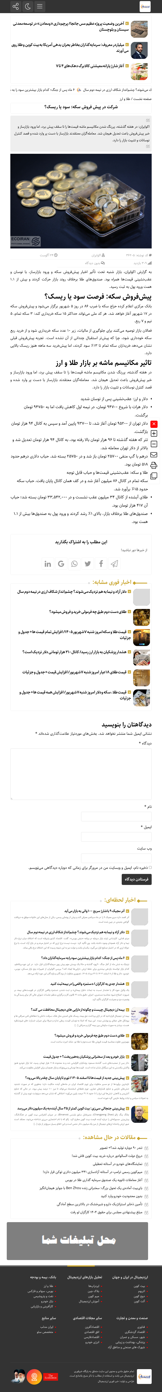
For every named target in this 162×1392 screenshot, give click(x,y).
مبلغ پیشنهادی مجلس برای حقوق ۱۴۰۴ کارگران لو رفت (106, 1212)
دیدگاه (145, 743)
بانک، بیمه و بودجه (43, 1277)
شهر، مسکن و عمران (132, 1337)
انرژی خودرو (92, 1342)
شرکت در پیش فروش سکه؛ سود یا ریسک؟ (81, 107)
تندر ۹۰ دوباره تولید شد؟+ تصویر (121, 1148)
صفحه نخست (142, 99)
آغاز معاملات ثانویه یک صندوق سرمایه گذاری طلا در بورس (103, 1180)
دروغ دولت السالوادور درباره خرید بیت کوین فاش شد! (107, 1156)
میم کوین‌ (93, 1296)
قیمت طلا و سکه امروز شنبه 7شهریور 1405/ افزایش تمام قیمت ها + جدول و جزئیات (74, 635)
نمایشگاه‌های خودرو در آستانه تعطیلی (117, 1164)
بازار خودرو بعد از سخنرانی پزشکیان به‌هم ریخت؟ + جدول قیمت (84, 1057)
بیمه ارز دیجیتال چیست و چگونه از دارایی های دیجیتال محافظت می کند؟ (77, 1010)
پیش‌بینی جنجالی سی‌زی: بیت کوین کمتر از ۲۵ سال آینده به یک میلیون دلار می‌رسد (71, 1108)
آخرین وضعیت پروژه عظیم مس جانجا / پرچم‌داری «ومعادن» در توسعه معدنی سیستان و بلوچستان (71, 26)
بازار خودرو (47, 1301)
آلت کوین (139, 1301)
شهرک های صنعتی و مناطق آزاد (126, 1347)
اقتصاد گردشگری (135, 1332)
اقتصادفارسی (91, 1337)
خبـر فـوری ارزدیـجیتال (108, 1381)
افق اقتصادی (91, 1332)
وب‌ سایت (144, 848)
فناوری (141, 1327)
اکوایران (96, 255)
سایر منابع (49, 1318)
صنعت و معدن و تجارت (132, 1318)
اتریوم (141, 1291)
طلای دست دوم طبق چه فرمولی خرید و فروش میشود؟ (88, 612)
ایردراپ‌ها (93, 1286)
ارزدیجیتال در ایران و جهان (130, 1277)
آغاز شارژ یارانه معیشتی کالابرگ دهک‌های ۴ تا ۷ (90, 66)
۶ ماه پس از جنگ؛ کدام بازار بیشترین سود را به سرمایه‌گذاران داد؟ (46, 90)
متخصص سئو (45, 1332)
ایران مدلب (46, 1327)
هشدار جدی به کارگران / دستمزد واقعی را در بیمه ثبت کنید (87, 984)
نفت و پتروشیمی (43, 1296)
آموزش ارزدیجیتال (89, 1301)
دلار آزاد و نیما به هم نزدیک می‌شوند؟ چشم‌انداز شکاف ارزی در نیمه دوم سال (72, 591)
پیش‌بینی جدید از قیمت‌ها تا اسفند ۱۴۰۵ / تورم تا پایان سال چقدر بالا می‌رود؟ (75, 1078)
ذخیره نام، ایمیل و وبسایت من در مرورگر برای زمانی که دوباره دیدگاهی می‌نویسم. (88, 868)
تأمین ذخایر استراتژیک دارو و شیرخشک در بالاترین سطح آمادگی (99, 1204)
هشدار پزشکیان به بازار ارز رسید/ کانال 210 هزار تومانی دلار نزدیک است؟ (74, 652)
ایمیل (146, 827)
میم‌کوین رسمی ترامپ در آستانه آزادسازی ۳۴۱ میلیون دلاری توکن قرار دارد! (92, 1172)
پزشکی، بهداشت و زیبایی (130, 1342)
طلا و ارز (125, 99)
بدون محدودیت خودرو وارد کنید (121, 1196)
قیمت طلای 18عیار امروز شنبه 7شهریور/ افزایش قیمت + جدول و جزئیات (74, 672)
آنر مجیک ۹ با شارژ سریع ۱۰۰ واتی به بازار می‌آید (94, 911)
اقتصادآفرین (92, 1327)
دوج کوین (139, 1296)
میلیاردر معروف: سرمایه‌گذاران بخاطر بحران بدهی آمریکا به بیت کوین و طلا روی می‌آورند (70, 48)
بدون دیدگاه (92, 263)
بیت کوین (139, 1286)
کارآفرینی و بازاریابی (42, 1306)
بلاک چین (93, 1291)
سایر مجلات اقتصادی (87, 1318)
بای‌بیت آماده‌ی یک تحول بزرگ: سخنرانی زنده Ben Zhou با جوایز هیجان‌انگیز (90, 1188)
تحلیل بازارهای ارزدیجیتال (84, 1277)
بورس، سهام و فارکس (40, 1291)
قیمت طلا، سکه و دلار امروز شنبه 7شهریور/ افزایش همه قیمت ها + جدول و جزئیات (75, 695)
